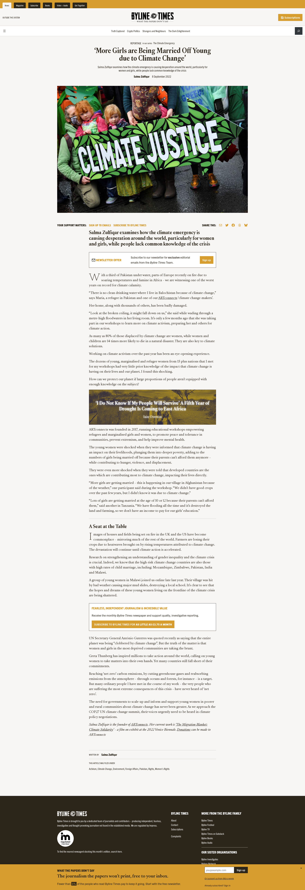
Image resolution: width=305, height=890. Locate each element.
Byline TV (205, 829)
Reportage (135, 43)
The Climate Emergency (164, 43)
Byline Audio (206, 842)
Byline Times (207, 820)
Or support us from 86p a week (219, 878)
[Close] (301, 868)
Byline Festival (207, 824)
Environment (118, 768)
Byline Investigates (209, 859)
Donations (183, 729)
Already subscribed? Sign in (217, 885)
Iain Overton (152, 417)
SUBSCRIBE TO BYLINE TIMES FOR (133, 624)
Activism (93, 768)
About (173, 820)
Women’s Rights (162, 768)
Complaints (176, 836)
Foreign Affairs (131, 768)
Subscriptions (292, 17)
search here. (116, 851)
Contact (174, 824)
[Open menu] (4, 31)
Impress (153, 825)
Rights (151, 768)
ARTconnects (167, 298)
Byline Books (207, 838)
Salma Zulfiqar (141, 76)
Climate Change (105, 768)
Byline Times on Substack (212, 833)
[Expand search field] (298, 31)
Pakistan (143, 768)
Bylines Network (208, 863)
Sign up (206, 260)
